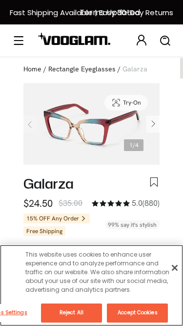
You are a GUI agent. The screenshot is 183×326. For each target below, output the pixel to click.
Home (32, 69)
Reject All (71, 312)
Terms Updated (110, 12)
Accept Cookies (137, 312)
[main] (91, 285)
